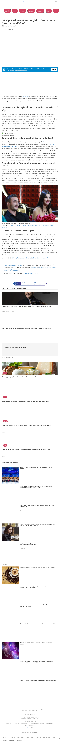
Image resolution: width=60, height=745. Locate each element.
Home (4, 737)
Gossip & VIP (20, 737)
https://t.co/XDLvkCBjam (47, 267)
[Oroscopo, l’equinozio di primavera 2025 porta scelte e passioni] (39, 646)
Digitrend (49, 723)
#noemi (56, 10)
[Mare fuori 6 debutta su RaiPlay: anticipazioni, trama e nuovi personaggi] (39, 508)
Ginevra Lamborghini (49, 142)
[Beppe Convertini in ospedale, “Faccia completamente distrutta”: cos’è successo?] (39, 589)
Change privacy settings (30, 734)
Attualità (11, 737)
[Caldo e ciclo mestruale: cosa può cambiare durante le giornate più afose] (39, 608)
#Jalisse (19, 265)
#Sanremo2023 (10, 265)
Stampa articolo (10, 29)
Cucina (54, 737)
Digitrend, (4, 311)
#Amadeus (34, 267)
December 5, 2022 (31, 273)
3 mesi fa (7, 311)
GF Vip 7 (25, 96)
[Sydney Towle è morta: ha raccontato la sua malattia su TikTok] (39, 627)
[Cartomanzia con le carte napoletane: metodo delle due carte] (38, 570)
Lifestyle (38, 737)
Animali (11, 740)
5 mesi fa (7, 333)
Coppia (5, 740)
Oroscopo (19, 740)
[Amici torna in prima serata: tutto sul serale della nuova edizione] (39, 470)
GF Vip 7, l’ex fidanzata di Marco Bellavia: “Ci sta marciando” (29, 258)
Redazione (4, 384)
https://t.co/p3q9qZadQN (12, 270)
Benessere (46, 737)
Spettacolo (30, 737)
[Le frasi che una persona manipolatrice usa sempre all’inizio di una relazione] (39, 684)
